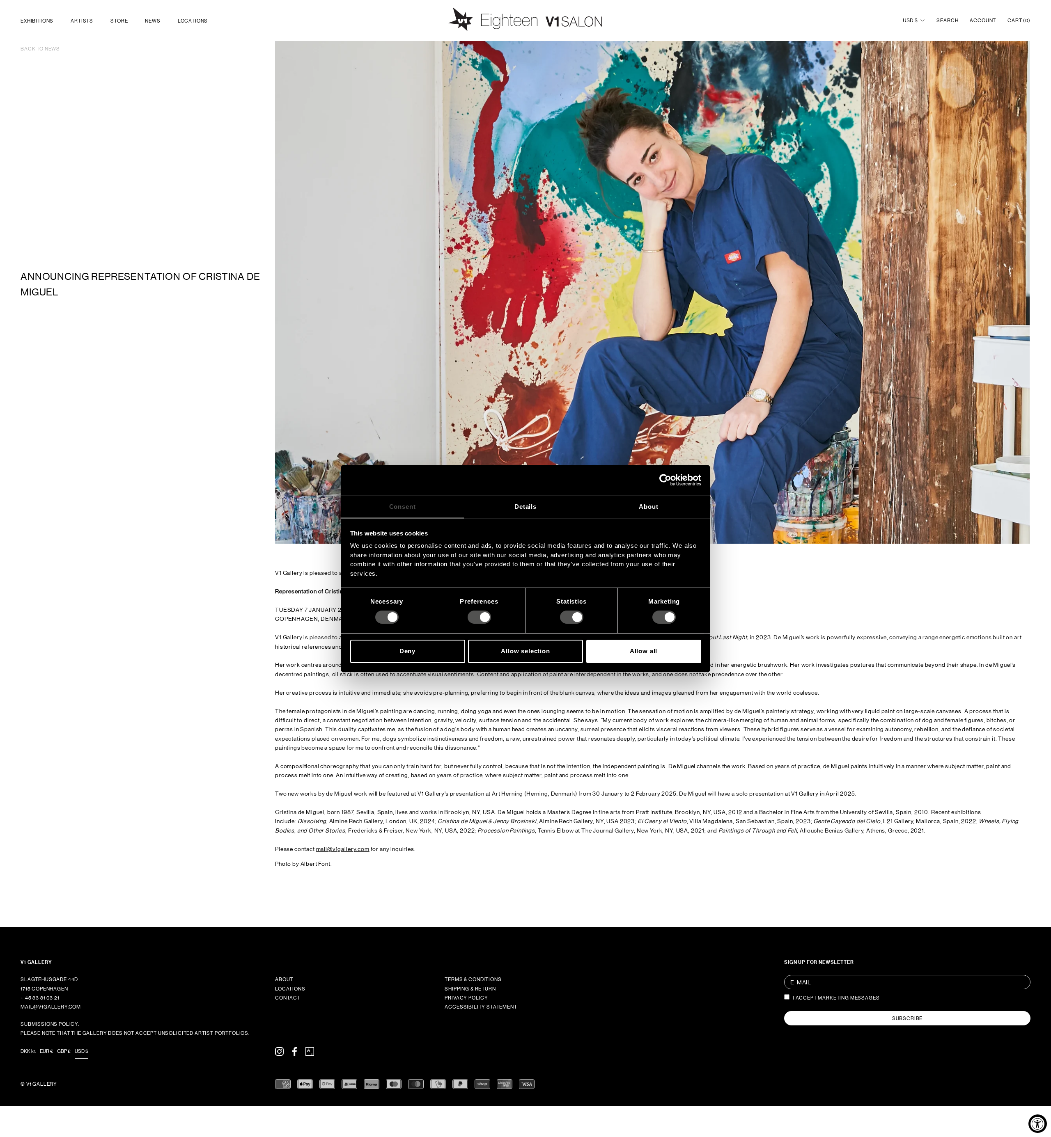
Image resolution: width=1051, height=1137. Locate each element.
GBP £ (64, 1051)
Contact (288, 998)
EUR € (46, 1051)
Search (947, 20)
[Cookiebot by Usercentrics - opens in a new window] (665, 480)
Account (983, 20)
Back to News (40, 49)
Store (119, 21)
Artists (82, 21)
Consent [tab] (402, 506)
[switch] (479, 617)
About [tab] (648, 506)
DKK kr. (28, 1051)
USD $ (910, 20)
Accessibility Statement (481, 1007)
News (152, 21)
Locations (193, 21)
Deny (407, 650)
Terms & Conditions (473, 979)
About (284, 979)
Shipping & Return (470, 989)
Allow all (644, 650)
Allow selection (525, 650)
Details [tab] (525, 506)
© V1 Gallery (39, 1084)
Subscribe (907, 1018)
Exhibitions (37, 21)
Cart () (1018, 20)
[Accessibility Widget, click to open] (1037, 1123)
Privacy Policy (466, 998)
